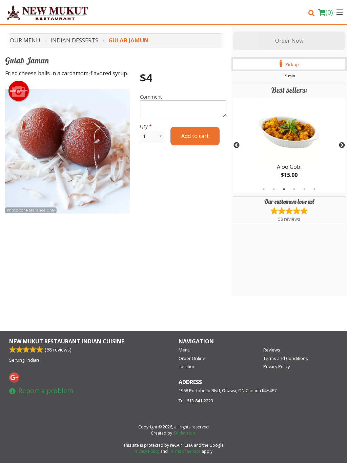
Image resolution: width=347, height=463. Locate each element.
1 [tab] (263, 189)
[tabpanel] (289, 145)
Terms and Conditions (285, 358)
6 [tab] (314, 189)
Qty (146, 126)
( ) (329, 12)
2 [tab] (273, 189)
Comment (151, 97)
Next (342, 145)
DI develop (184, 433)
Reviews (271, 350)
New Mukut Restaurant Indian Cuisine (66, 341)
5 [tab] (304, 189)
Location (187, 366)
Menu (184, 350)
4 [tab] (294, 189)
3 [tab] (284, 189)
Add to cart (195, 136)
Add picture (19, 90)
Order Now (289, 40)
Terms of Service (185, 451)
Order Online (192, 358)
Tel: (196, 401)
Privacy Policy (276, 366)
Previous (236, 145)
